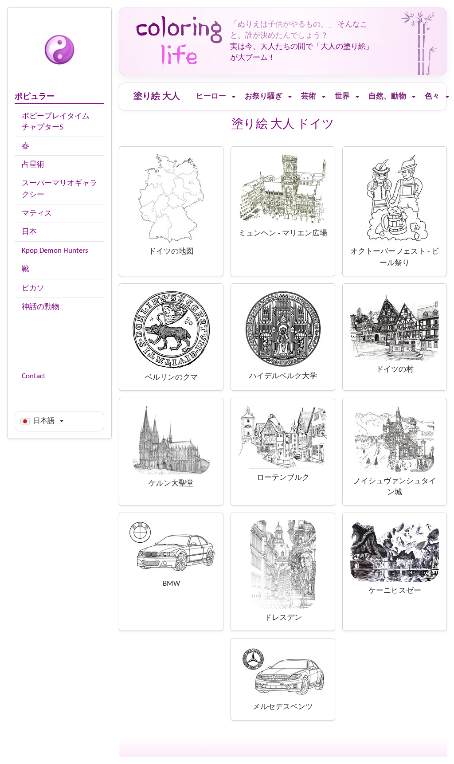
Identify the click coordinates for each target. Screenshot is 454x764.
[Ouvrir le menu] (234, 97)
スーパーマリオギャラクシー (59, 189)
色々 (432, 96)
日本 (29, 232)
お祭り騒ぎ (263, 96)
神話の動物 (40, 307)
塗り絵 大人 (156, 96)
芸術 (308, 96)
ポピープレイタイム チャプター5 (56, 122)
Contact (34, 376)
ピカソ (33, 288)
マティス (37, 213)
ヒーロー (211, 96)
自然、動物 (387, 96)
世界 (342, 96)
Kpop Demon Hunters (55, 251)
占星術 (33, 164)
